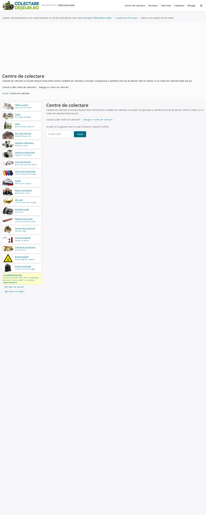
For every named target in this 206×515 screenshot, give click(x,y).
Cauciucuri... (22, 210)
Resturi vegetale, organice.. (25, 258)
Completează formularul (126, 17)
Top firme (166, 5)
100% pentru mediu (66, 5)
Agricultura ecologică (14, 291)
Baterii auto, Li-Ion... (23, 191)
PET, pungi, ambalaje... (23, 115)
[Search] (201, 5)
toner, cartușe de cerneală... (26, 172)
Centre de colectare (135, 5)
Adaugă (191, 5)
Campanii (179, 5)
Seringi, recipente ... (23, 239)
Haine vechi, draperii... (24, 182)
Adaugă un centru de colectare (54, 87)
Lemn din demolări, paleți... (26, 220)
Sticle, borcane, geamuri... (25, 125)
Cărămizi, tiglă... (25, 229)
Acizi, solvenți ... (25, 248)
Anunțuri (153, 5)
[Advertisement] (103, 49)
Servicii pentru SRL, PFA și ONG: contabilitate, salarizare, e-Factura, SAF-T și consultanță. (21, 278)
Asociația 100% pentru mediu (97, 17)
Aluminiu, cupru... (25, 144)
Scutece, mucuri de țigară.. (25, 267)
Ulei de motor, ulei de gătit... (26, 201)
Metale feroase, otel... (23, 134)
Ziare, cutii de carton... (24, 106)
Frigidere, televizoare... (25, 153)
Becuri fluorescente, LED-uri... (26, 163)
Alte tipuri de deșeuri (14, 286)
